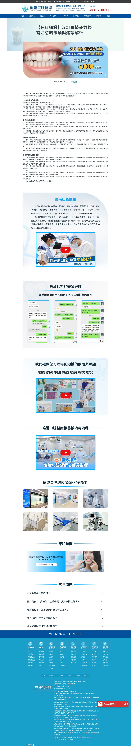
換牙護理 (105, 662)
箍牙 (40, 665)
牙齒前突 (41, 662)
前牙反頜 (41, 660)
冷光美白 (94, 651)
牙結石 (94, 660)
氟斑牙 (51, 660)
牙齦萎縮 (84, 665)
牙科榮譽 (69, 675)
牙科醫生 (53, 16)
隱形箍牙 (41, 651)
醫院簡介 (32, 16)
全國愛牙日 (74, 651)
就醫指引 (99, 16)
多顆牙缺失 (31, 660)
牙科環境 (60, 675)
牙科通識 (74, 82)
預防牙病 (73, 662)
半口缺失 (30, 662)
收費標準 (87, 16)
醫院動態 (76, 16)
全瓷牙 (51, 657)
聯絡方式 (86, 675)
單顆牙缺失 (31, 657)
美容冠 (51, 651)
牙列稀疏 (41, 657)
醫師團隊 (77, 675)
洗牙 (93, 665)
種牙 (29, 651)
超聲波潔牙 (95, 654)
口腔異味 (73, 660)
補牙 (61, 651)
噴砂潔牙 (94, 657)
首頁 (22, 16)
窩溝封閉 (105, 657)
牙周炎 (83, 651)
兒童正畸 (105, 654)
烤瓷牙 (51, 654)
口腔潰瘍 (62, 665)
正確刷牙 (73, 654)
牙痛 (61, 662)
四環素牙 (52, 662)
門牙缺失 (30, 654)
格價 (108, 16)
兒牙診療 (105, 665)
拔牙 (61, 660)
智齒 (61, 654)
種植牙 (42, 16)
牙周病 (83, 660)
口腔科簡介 (51, 675)
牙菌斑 (94, 662)
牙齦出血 (84, 654)
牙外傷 (105, 660)
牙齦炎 (83, 657)
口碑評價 (64, 16)
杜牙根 (62, 657)
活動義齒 (52, 665)
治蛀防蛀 (105, 651)
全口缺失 (30, 665)
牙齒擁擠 (41, 654)
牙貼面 (51, 668)
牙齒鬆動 (84, 662)
